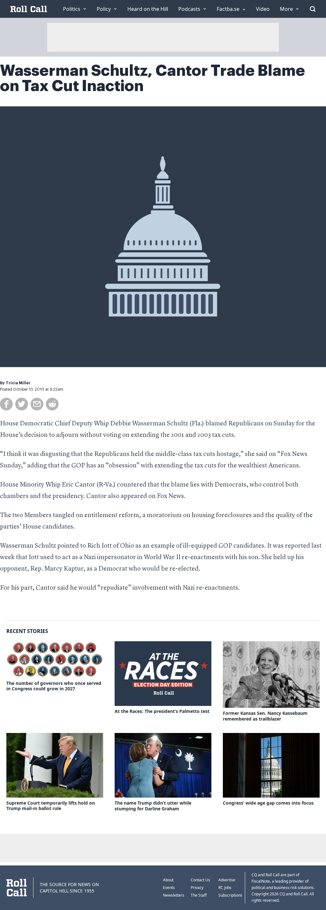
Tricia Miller (18, 383)
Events (169, 887)
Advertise (226, 880)
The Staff (199, 895)
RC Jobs (224, 887)
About (168, 880)
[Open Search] (312, 9)
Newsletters (173, 895)
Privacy (197, 887)
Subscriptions (230, 895)
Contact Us (200, 880)
